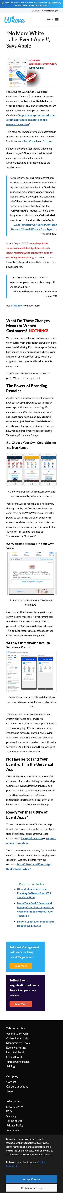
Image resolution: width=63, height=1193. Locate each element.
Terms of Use (14, 1120)
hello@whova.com (32, 838)
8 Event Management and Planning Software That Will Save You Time (34, 893)
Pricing (10, 1066)
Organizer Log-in (50, 11)
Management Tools (18, 1043)
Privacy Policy (14, 1125)
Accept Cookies (31, 1179)
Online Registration (18, 1038)
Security (11, 1116)
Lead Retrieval (15, 1052)
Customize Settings (31, 1188)
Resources (12, 1130)
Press (9, 1091)
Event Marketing (16, 1047)
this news (18, 305)
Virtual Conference (18, 1061)
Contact (35, 11)
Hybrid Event (14, 1057)
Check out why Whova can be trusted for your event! (38, 3)
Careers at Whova (17, 1086)
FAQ (9, 1111)
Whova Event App (17, 1033)
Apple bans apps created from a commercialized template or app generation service (30, 120)
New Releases (14, 1107)
